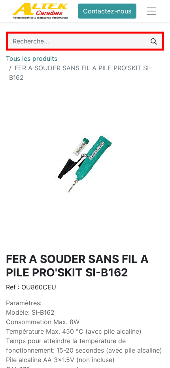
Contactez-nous (107, 11)
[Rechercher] (153, 41)
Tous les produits (31, 58)
